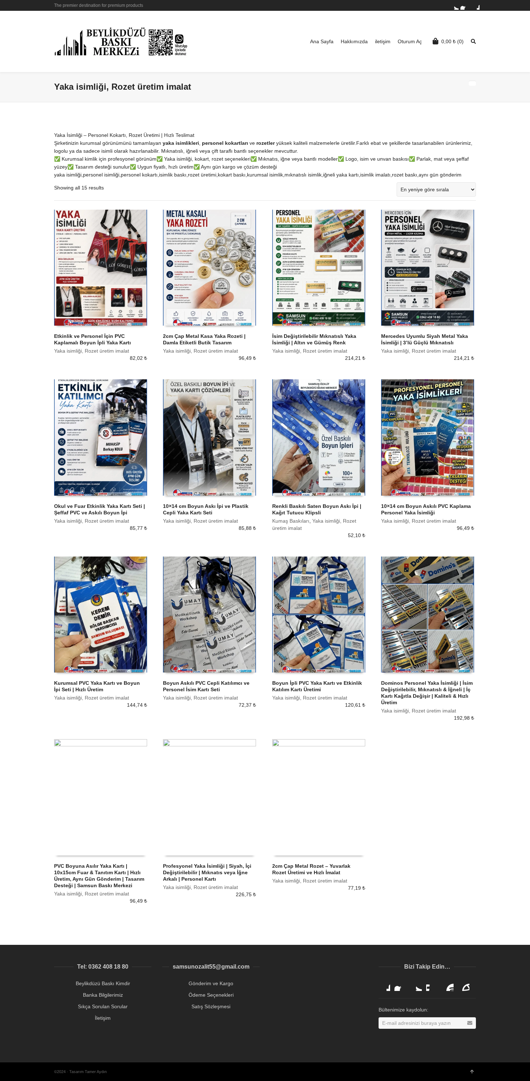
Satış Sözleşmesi (210, 1006)
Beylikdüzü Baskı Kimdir (103, 983)
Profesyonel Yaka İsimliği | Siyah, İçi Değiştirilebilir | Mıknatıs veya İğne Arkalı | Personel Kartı (207, 872)
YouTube (448, 985)
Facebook (464, 5)
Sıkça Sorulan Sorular (103, 1006)
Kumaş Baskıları (290, 521)
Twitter (454, 5)
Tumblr (463, 985)
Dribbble (475, 5)
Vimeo (432, 985)
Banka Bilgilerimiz (103, 995)
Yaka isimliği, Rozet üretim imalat (91, 351)
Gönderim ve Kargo (211, 983)
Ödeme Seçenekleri (211, 995)
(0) (452, 41)
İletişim (103, 1018)
